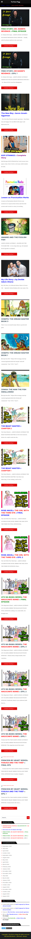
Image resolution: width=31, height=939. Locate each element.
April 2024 (5, 862)
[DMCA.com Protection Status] (6, 929)
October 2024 (6, 853)
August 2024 (6, 857)
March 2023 (6, 878)
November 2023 (7, 873)
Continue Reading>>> (9, 45)
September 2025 (7, 846)
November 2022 (7, 882)
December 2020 (7, 889)
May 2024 (5, 860)
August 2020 (6, 894)
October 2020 (6, 891)
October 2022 (6, 884)
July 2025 (5, 848)
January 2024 (6, 869)
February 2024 (7, 866)
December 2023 (7, 871)
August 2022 (6, 887)
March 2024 (6, 864)
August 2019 (6, 896)
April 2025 (5, 850)
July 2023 (5, 875)
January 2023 (6, 880)
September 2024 (7, 855)
